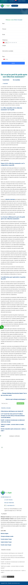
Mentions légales (4, 533)
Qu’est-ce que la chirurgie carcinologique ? (16, 399)
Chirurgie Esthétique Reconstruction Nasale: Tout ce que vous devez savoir (14, 394)
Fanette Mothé (6, 80)
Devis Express (14, 5)
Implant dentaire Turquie (6, 542)
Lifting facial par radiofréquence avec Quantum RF (12, 411)
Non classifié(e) (16, 80)
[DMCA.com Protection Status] (7, 576)
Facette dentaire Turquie (6, 539)
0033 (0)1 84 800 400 (9, 502)
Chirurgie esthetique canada (7, 536)
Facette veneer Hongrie (6, 545)
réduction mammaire (10, 199)
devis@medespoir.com (6, 497)
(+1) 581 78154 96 (8, 499)
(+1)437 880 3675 (10, 505)
